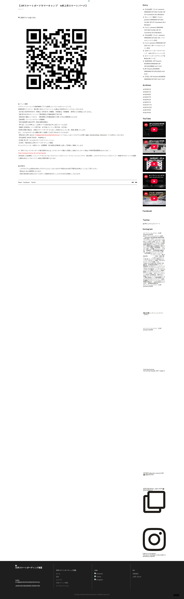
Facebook (26, 182)
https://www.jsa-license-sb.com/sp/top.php (32, 153)
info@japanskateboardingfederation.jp (47, 135)
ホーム (58, 574)
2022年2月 (147, 100)
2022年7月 (147, 97)
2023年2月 (147, 89)
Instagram (99, 580)
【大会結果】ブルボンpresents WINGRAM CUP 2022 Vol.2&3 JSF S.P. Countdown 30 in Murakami (154, 12)
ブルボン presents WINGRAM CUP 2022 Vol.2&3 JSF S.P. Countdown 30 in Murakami (153, 30)
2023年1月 (147, 92)
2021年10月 (148, 107)
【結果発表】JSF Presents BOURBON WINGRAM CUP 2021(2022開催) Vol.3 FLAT (153, 63)
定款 (57, 577)
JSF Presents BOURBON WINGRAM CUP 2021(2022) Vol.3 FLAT (154, 71)
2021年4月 (147, 112)
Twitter (33, 182)
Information (54, 4)
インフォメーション (62, 586)
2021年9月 (147, 110)
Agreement (28, 4)
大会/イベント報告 (62, 583)
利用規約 (135, 574)
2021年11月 (148, 105)
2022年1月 (147, 102)
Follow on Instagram (149, 553)
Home (21, 4)
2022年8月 (147, 94)
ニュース (59, 580)
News (36, 4)
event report (44, 4)
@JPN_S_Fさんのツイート (151, 224)
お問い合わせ (137, 577)
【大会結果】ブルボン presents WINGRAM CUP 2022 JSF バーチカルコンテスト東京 (154, 37)
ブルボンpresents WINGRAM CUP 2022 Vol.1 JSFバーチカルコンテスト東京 (155, 45)
